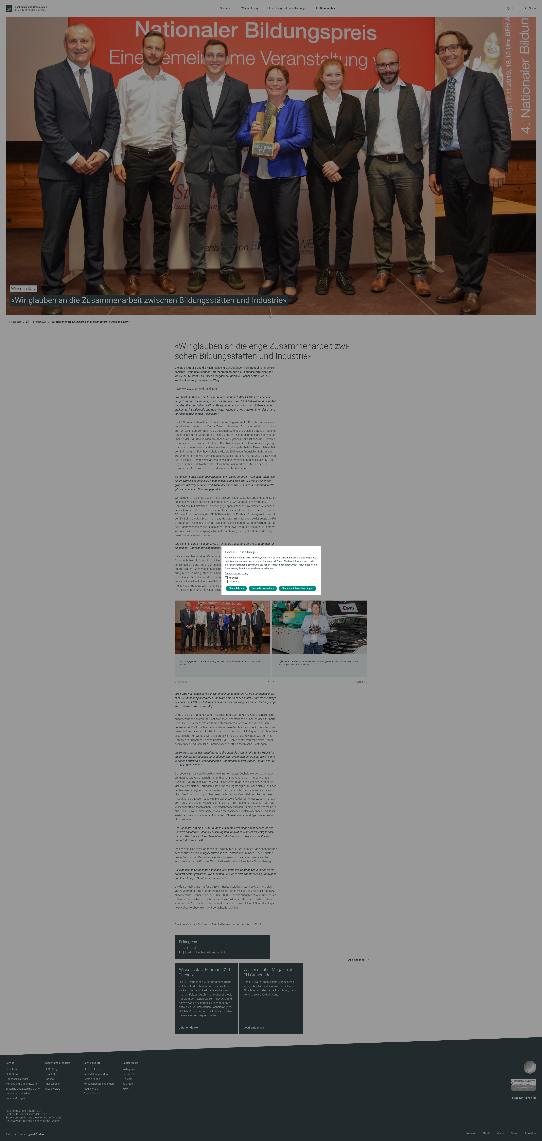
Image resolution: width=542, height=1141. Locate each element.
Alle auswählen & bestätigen (297, 588)
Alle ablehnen (236, 588)
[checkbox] (270, 578)
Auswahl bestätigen (263, 588)
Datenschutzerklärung (236, 573)
